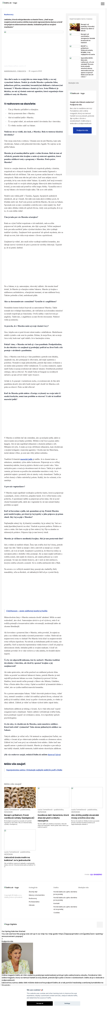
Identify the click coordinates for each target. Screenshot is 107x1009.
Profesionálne (34, 902)
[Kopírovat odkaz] (61, 71)
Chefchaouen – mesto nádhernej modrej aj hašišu (26, 611)
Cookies (57, 913)
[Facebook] (49, 71)
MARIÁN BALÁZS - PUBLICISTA (15, 71)
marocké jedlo (26, 459)
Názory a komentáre (37, 895)
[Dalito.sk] (12, 4)
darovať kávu (54, 754)
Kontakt (57, 903)
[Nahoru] (100, 925)
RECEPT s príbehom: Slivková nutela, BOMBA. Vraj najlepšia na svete (88, 50)
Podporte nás (82, 130)
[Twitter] (53, 71)
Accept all (39, 1003)
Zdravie (31, 905)
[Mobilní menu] (102, 4)
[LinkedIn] (57, 71)
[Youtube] (81, 86)
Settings (67, 1003)
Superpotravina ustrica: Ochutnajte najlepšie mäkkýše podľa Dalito (34, 770)
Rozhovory (8, 14)
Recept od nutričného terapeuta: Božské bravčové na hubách (88, 38)
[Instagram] (84, 86)
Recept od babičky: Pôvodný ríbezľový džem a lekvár (87, 27)
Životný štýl (33, 892)
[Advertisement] (33, 267)
